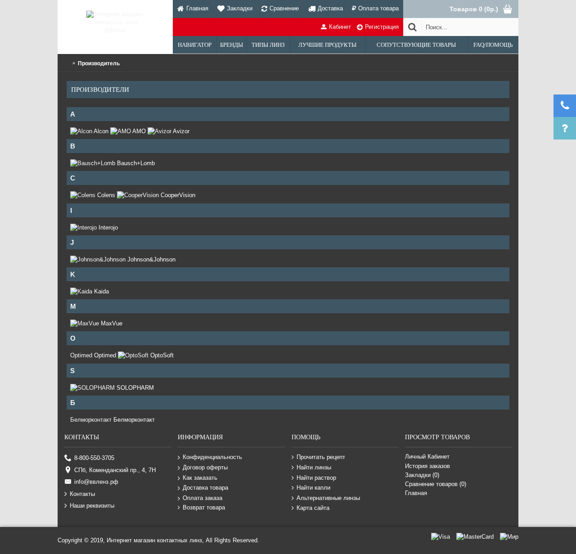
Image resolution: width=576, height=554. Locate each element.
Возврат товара (204, 507)
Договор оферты (205, 467)
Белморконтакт (91, 419)
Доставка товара (205, 487)
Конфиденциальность (212, 457)
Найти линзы (314, 467)
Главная (416, 493)
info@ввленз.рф (96, 481)
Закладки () (422, 475)
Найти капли (313, 487)
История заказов (427, 466)
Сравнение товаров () (435, 484)
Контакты (82, 493)
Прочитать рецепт (321, 457)
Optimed (81, 355)
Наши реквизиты (92, 505)
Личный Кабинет (427, 456)
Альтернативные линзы (328, 498)
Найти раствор (316, 477)
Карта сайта (313, 507)
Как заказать (200, 477)
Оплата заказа (202, 498)
